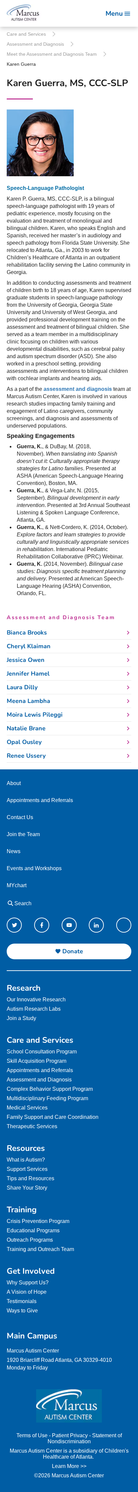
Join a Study (21, 1018)
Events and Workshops (34, 868)
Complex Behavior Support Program (50, 1089)
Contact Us (20, 817)
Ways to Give (22, 1310)
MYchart (16, 885)
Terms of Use (32, 1435)
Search (22, 903)
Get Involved (31, 1271)
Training (22, 1209)
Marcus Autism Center (33, 1350)
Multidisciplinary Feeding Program (47, 1098)
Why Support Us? (28, 1282)
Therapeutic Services (32, 1126)
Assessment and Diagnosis (35, 44)
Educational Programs (33, 1230)
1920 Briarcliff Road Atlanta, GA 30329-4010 (59, 1360)
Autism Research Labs (34, 1009)
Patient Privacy (70, 1435)
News (13, 851)
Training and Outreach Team (40, 1249)
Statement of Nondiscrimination (85, 1438)
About (14, 783)
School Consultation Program (42, 1051)
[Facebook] (41, 925)
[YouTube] (69, 925)
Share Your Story (27, 1188)
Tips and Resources (30, 1178)
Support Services (27, 1169)
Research (24, 988)
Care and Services (26, 34)
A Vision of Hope (27, 1292)
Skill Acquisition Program (36, 1061)
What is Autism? (26, 1160)
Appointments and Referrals (40, 800)
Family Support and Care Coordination (52, 1117)
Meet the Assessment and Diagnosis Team (52, 54)
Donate (72, 951)
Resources (26, 1148)
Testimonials (22, 1301)
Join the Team (23, 834)
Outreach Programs (30, 1240)
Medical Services (27, 1107)
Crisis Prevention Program (38, 1221)
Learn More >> (69, 1466)
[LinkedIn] (96, 925)
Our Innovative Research (36, 999)
